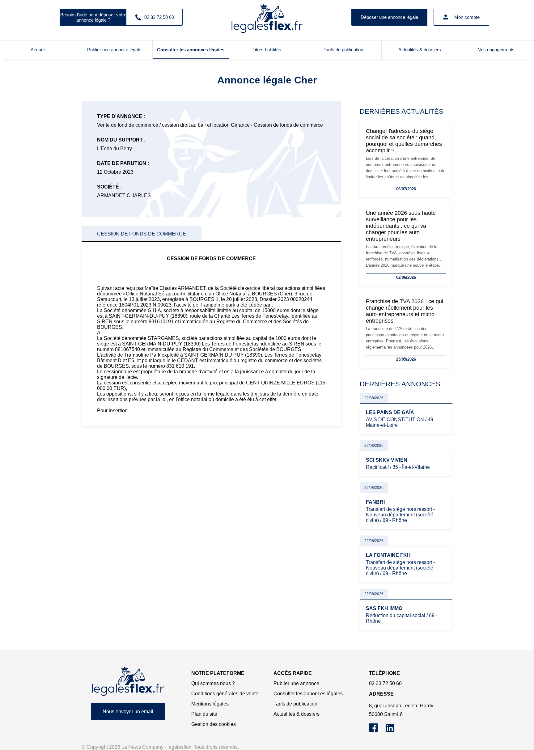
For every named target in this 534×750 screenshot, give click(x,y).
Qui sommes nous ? (213, 683)
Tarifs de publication (343, 49)
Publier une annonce (296, 683)
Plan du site (204, 714)
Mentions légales (210, 703)
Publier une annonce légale (114, 49)
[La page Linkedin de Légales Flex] (392, 730)
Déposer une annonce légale (389, 17)
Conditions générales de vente (224, 693)
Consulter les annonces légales (190, 49)
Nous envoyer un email (128, 711)
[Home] (128, 681)
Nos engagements (496, 49)
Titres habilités (266, 49)
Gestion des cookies (213, 724)
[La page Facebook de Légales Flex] (377, 730)
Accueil (38, 49)
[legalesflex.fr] (267, 17)
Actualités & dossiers (419, 49)
